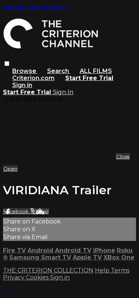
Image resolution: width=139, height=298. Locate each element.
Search (58, 70)
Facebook (16, 211)
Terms (120, 270)
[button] (6, 63)
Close (123, 156)
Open (10, 169)
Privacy (14, 277)
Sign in (22, 85)
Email (42, 211)
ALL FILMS (96, 70)
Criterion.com (33, 78)
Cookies (38, 277)
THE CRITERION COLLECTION (48, 270)
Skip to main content (34, 6)
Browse (25, 70)
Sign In (63, 92)
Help (103, 270)
